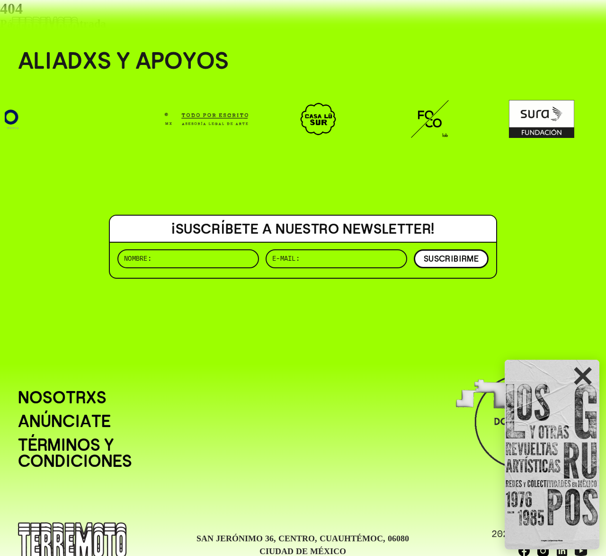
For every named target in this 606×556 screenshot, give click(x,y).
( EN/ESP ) (554, 21)
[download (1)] (552, 454)
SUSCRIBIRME (451, 258)
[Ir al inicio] (45, 27)
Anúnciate (64, 421)
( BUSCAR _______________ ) (430, 21)
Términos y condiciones (75, 453)
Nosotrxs (62, 398)
